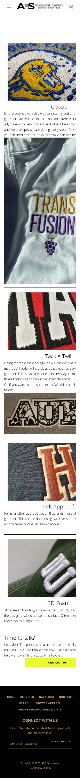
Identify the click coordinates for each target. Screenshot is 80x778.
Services (27, 697)
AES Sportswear (50, 763)
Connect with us (40, 720)
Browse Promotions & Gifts (40, 709)
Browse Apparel (48, 703)
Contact (66, 697)
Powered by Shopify (40, 767)
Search (25, 703)
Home (11, 697)
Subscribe (59, 741)
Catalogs (46, 697)
